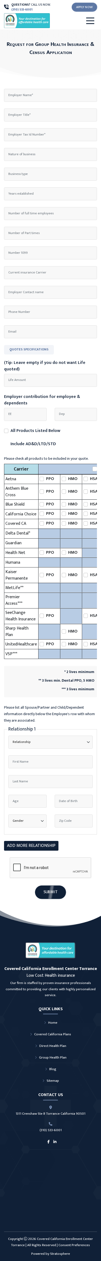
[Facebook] (48, 1142)
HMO (73, 479)
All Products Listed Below (35, 431)
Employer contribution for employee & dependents (42, 400)
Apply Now (84, 7)
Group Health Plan (53, 1057)
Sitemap (53, 1081)
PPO (50, 479)
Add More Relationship (31, 845)
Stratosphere (60, 1254)
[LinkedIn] (55, 1142)
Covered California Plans (52, 1034)
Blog (52, 1069)
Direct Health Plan (52, 1046)
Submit (50, 892)
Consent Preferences (74, 1245)
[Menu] (90, 21)
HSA (94, 479)
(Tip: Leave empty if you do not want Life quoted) (44, 366)
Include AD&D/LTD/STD (33, 444)
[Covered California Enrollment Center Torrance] (38, 20)
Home (52, 1023)
